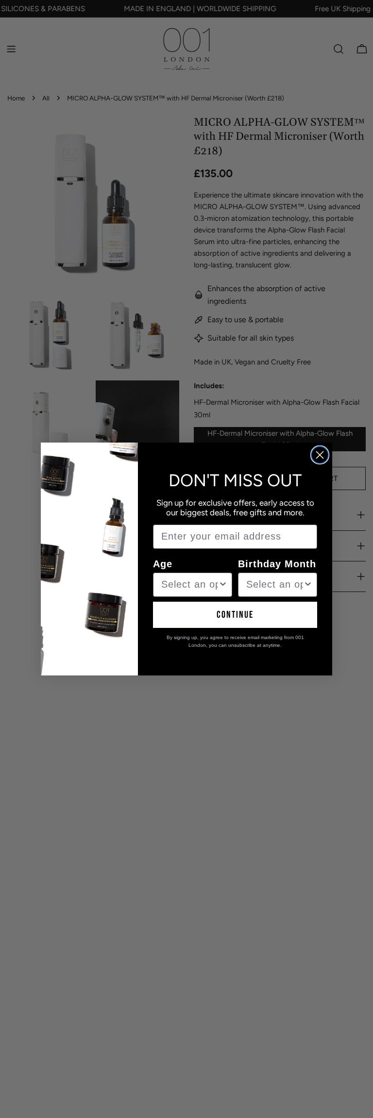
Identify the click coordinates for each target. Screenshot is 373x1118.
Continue (235, 615)
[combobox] (189, 584)
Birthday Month (277, 564)
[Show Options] (223, 584)
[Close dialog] (319, 454)
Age (162, 564)
